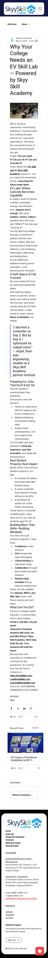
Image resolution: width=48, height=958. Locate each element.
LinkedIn (9, 912)
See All (35, 728)
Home (8, 831)
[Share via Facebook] (11, 708)
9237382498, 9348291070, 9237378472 (21, 899)
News (12, 700)
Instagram (10, 914)
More (24, 24)
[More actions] (36, 39)
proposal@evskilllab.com (17, 892)
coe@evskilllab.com (14, 895)
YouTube (9, 917)
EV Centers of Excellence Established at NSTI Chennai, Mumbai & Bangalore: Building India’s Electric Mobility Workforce (25, 759)
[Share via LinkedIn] (24, 708)
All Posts (12, 24)
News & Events (12, 845)
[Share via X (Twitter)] (18, 708)
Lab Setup (14, 696)
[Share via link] (31, 708)
